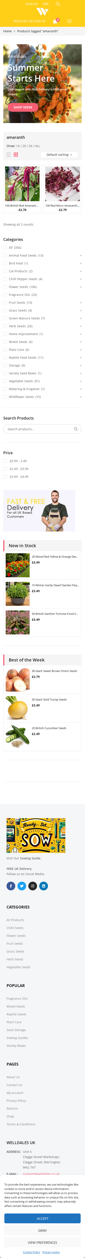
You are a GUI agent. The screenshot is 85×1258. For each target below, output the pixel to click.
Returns (12, 1108)
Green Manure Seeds (24, 318)
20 (24, 146)
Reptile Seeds (16, 1014)
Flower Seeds (18, 287)
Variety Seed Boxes (22, 373)
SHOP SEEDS (23, 107)
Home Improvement (23, 334)
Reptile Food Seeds (23, 357)
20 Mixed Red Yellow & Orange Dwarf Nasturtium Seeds (55, 557)
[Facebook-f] (11, 886)
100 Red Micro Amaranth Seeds (62, 205)
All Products (15, 920)
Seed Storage (16, 1030)
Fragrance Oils (19, 295)
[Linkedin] (43, 886)
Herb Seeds (17, 326)
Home (7, 31)
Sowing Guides (17, 1038)
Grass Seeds (18, 310)
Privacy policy (51, 1252)
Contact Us (14, 1085)
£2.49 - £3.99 (18, 469)
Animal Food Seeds (23, 255)
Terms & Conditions (21, 1124)
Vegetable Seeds (21, 381)
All (37, 146)
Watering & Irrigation (24, 389)
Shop (10, 1116)
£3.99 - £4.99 (18, 477)
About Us (13, 1077)
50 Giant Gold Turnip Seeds (49, 699)
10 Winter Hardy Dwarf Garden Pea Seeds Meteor (55, 585)
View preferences (42, 1242)
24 (30, 146)
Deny (42, 1230)
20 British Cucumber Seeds (49, 728)
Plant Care (16, 350)
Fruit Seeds (17, 302)
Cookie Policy (31, 1252)
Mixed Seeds (18, 342)
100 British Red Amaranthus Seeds (22, 205)
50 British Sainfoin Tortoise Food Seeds (55, 614)
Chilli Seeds (15, 928)
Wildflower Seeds (21, 397)
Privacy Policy (16, 1101)
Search (76, 429)
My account (15, 1093)
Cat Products (18, 271)
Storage (14, 365)
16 (18, 146)
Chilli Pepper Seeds (23, 279)
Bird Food (16, 263)
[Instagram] (32, 886)
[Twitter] (21, 886)
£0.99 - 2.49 (18, 461)
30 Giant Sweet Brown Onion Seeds (54, 671)
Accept (42, 1218)
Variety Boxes (16, 1046)
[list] (8, 154)
